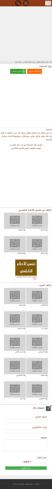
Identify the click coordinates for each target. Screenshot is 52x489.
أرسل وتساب (16, 71)
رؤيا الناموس (43, 399)
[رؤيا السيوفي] (37, 343)
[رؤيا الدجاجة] (15, 319)
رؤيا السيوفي (43, 352)
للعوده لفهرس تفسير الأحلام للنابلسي (26, 148)
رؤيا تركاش (44, 253)
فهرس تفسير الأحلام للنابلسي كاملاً (26, 278)
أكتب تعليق (33, 71)
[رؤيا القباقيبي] (15, 366)
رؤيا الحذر (45, 328)
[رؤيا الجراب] (15, 296)
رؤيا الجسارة (18, 62)
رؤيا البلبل (44, 305)
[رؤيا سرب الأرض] (15, 343)
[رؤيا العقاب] (37, 366)
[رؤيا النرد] (15, 390)
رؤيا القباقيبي (20, 375)
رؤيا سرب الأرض (20, 352)
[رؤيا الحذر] (37, 319)
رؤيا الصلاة (44, 230)
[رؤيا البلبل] (37, 296)
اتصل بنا (37, 484)
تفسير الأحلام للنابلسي (29, 62)
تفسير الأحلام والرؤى (42, 62)
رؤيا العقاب (44, 375)
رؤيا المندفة (21, 253)
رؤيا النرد (22, 399)
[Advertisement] (26, 34)
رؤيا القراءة (21, 230)
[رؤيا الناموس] (37, 390)
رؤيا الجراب (22, 305)
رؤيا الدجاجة (21, 328)
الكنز (50, 62)
